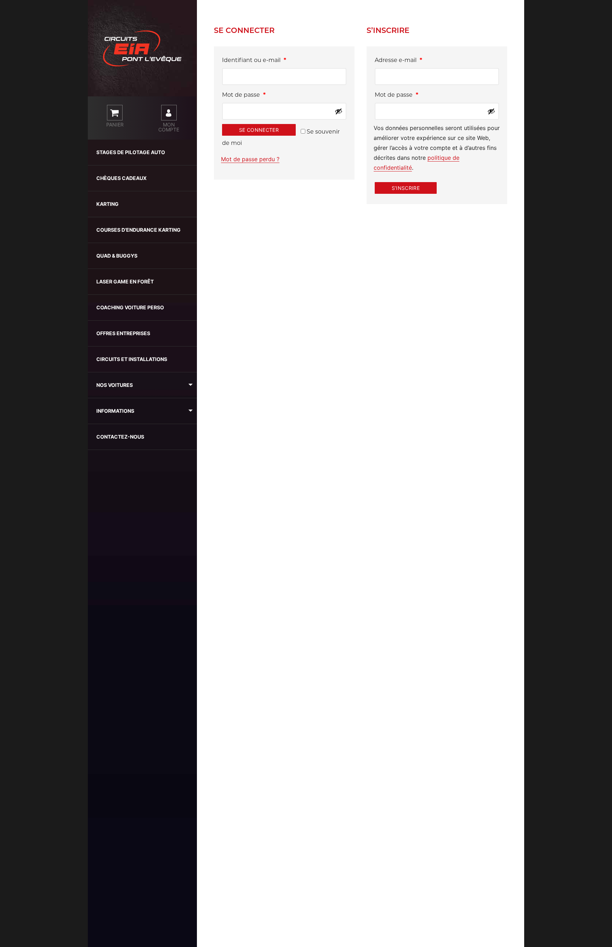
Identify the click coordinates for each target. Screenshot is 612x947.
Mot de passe (259, 94)
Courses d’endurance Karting (138, 230)
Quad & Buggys (116, 256)
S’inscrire (406, 188)
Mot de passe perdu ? (250, 159)
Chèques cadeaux (121, 178)
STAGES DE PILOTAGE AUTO (130, 152)
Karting (107, 204)
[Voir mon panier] (115, 112)
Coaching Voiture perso (130, 307)
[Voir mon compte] (169, 112)
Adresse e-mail (414, 59)
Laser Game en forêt (125, 281)
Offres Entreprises (123, 333)
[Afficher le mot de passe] (338, 111)
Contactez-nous (120, 437)
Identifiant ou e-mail (269, 59)
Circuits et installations (131, 359)
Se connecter (259, 130)
